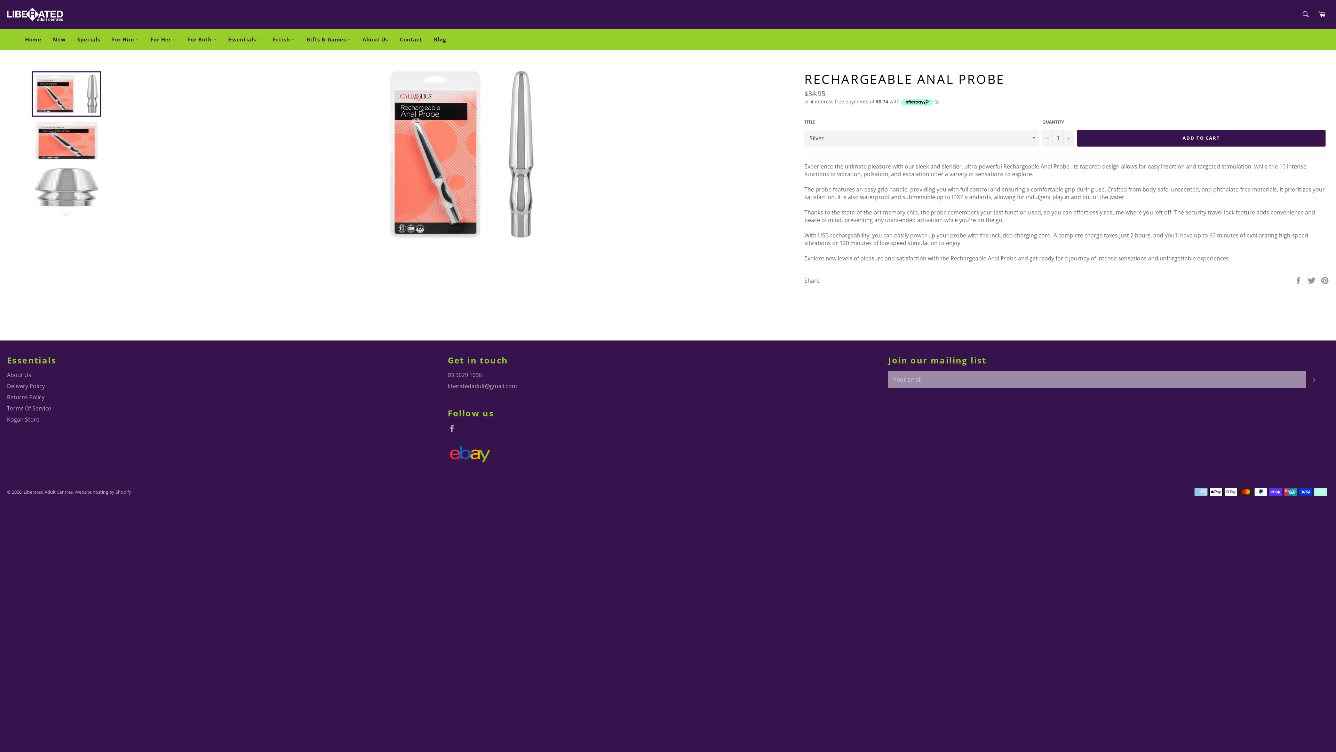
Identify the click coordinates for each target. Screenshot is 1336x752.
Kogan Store (23, 419)
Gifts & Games (327, 39)
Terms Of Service (29, 408)
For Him (124, 39)
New (59, 39)
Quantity (1053, 122)
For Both (200, 39)
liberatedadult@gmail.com (482, 386)
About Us (375, 39)
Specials (88, 39)
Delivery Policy (26, 386)
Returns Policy (26, 397)
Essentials (243, 39)
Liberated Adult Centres (48, 492)
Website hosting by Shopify (103, 492)
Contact (411, 39)
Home (33, 39)
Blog (440, 39)
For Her (162, 39)
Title (810, 122)
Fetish (282, 39)
